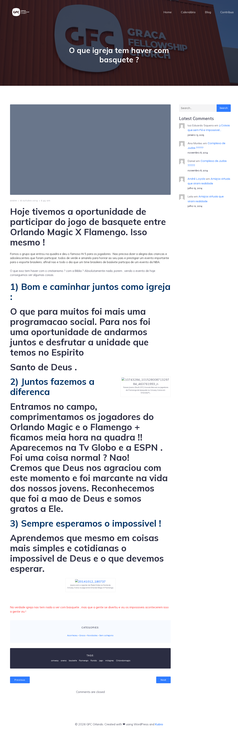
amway (55, 660)
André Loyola (196, 178)
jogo (101, 660)
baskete (73, 660)
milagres (109, 660)
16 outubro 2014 (29, 200)
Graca (82, 635)
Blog (208, 12)
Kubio (159, 724)
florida (94, 660)
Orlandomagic (123, 660)
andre (13, 200)
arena (64, 660)
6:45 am (45, 200)
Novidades (92, 635)
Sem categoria (106, 635)
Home (167, 12)
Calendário (188, 12)
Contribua (227, 12)
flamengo (83, 660)
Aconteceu (72, 635)
